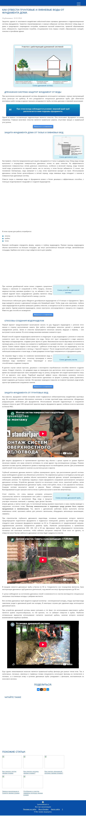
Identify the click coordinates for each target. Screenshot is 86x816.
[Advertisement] (43, 39)
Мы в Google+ (44, 809)
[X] (41, 689)
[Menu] (79, 4)
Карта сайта (55, 809)
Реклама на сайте (29, 809)
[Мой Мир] (47, 689)
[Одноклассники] (44, 689)
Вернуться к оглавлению (43, 126)
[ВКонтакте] (38, 689)
